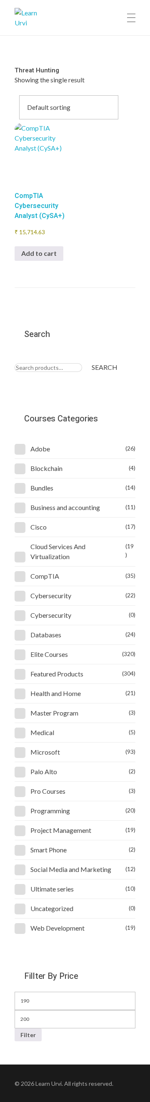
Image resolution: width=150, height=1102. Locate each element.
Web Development (57, 928)
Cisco (38, 527)
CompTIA (44, 576)
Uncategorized (51, 908)
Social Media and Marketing (70, 869)
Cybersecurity (50, 595)
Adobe (40, 449)
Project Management (60, 830)
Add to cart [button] (39, 253)
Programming (50, 811)
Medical (42, 732)
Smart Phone (48, 850)
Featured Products (56, 674)
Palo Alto (43, 771)
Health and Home (55, 693)
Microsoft (45, 752)
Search (105, 367)
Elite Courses (49, 654)
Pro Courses (47, 791)
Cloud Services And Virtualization (57, 551)
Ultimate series (52, 889)
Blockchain (46, 468)
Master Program (54, 713)
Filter (28, 1034)
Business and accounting (65, 507)
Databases (45, 635)
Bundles (41, 488)
